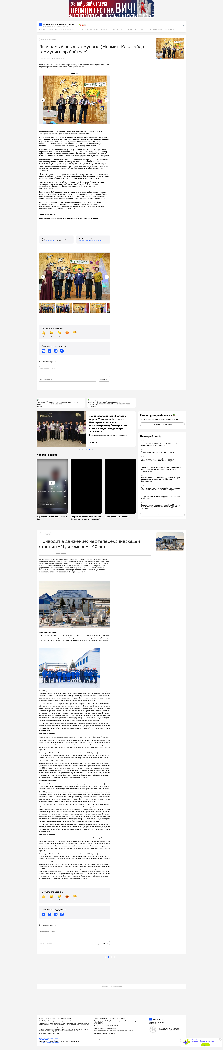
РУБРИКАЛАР (82, 30)
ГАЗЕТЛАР (94, 30)
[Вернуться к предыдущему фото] (43, 100)
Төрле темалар (116, 986)
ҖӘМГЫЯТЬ (45, 534)
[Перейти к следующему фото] (107, 100)
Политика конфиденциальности (49, 1042)
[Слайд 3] (86, 449)
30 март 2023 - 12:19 (44, 58)
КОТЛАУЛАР (169, 30)
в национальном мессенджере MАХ (91, 240)
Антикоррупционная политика (48, 1038)
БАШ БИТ (43, 30)
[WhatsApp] (62, 351)
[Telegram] (55, 351)
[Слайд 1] (79, 449)
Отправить (104, 379)
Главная (104, 986)
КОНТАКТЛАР (145, 30)
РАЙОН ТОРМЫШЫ (48, 39)
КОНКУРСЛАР (117, 30)
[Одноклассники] (49, 351)
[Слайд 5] (92, 449)
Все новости (162, 515)
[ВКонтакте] (43, 351)
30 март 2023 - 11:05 (44, 553)
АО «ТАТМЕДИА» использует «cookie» (50, 1040)
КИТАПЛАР (105, 30)
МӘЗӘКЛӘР (157, 30)
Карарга (205, 1045)
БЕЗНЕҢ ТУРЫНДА (66, 30)
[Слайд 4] (89, 449)
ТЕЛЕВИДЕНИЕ (131, 30)
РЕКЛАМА (53, 30)
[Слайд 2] (82, 449)
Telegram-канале (49, 240)
